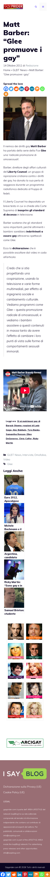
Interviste (27, 454)
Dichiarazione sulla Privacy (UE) (22, 786)
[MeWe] (32, 88)
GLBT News (20, 70)
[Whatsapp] (42, 88)
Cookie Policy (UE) (14, 792)
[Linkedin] (21, 88)
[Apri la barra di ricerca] (35, 7)
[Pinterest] (26, 88)
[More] (6, 94)
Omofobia (40, 454)
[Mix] (37, 88)
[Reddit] (16, 88)
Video (6, 459)
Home (6, 70)
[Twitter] (11, 88)
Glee (10, 464)
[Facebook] (6, 88)
